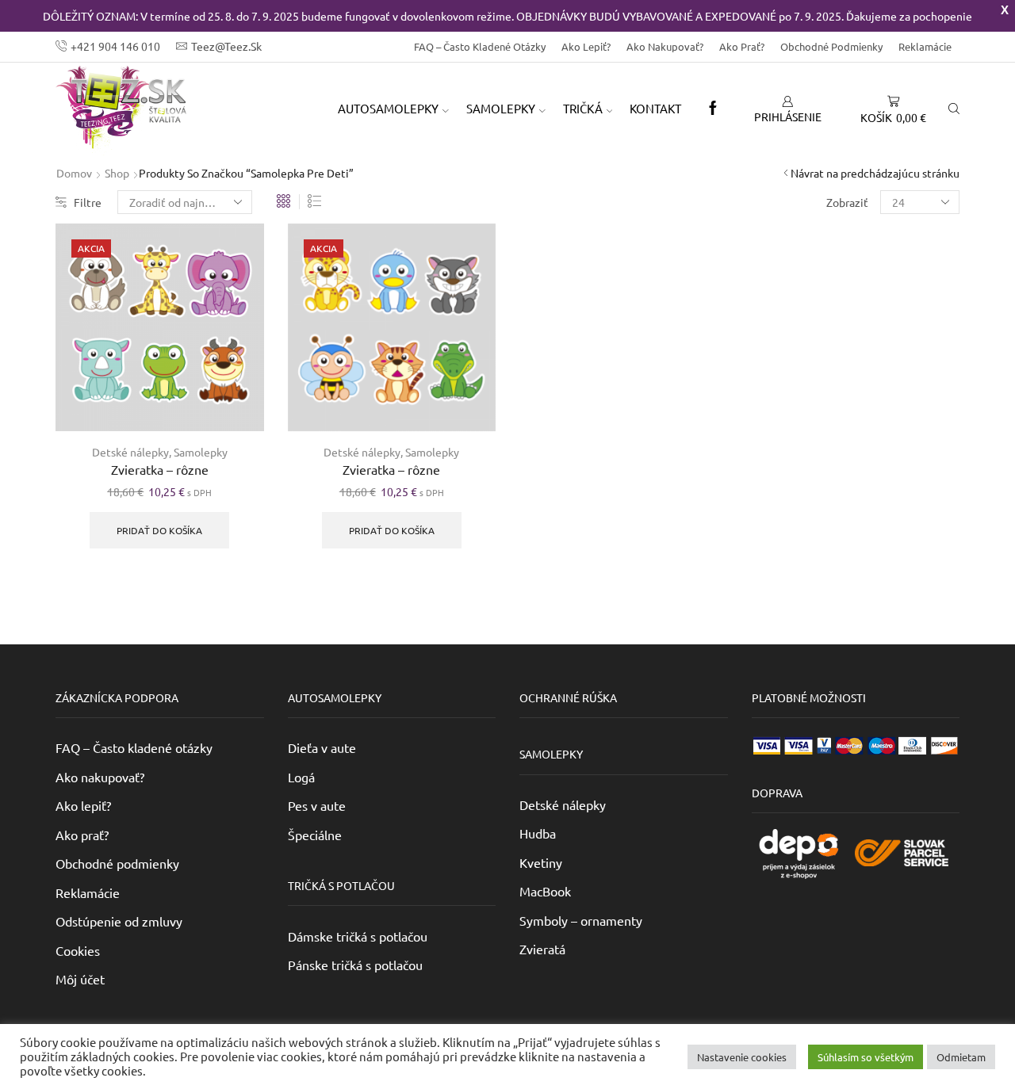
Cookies (78, 950)
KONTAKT (655, 108)
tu (479, 1066)
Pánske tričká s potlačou (355, 964)
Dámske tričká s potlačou (357, 936)
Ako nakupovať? (664, 46)
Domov (74, 173)
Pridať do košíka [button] (159, 530)
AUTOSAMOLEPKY (388, 108)
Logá (301, 777)
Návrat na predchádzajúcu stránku (875, 173)
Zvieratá (542, 949)
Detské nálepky (130, 452)
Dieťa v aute (322, 747)
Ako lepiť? (586, 46)
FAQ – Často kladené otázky (480, 46)
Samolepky (201, 452)
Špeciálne (315, 835)
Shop (117, 173)
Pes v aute (317, 805)
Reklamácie (925, 46)
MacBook (545, 891)
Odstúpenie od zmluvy (119, 921)
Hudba (537, 833)
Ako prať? (741, 46)
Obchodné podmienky (831, 46)
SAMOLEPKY (500, 108)
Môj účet (80, 979)
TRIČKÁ (583, 108)
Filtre (88, 202)
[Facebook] (713, 109)
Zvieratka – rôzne (160, 469)
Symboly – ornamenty (580, 920)
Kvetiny (540, 862)
